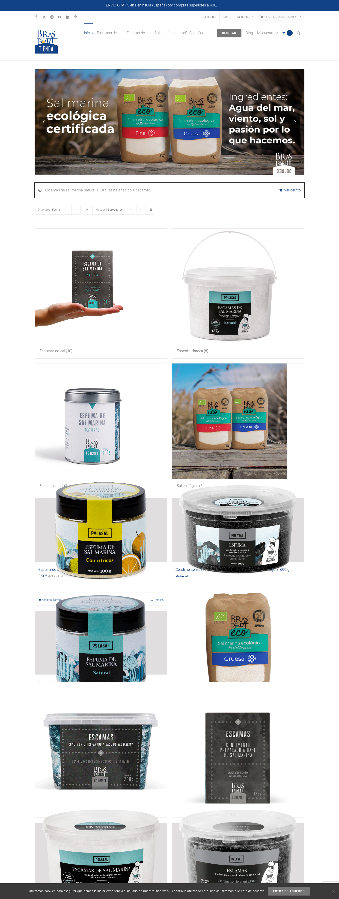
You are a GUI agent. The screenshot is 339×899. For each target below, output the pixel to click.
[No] (333, 891)
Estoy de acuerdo (289, 891)
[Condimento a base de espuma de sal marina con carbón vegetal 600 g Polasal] (238, 530)
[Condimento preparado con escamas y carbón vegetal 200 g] (101, 749)
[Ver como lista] (150, 209)
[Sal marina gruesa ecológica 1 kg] (238, 643)
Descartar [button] (225, 5)
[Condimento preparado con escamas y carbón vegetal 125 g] (238, 749)
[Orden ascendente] (86, 210)
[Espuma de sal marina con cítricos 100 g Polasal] (101, 530)
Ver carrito (292, 190)
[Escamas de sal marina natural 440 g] (101, 855)
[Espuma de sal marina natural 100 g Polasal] (101, 643)
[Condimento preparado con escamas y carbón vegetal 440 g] (238, 855)
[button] (298, 32)
